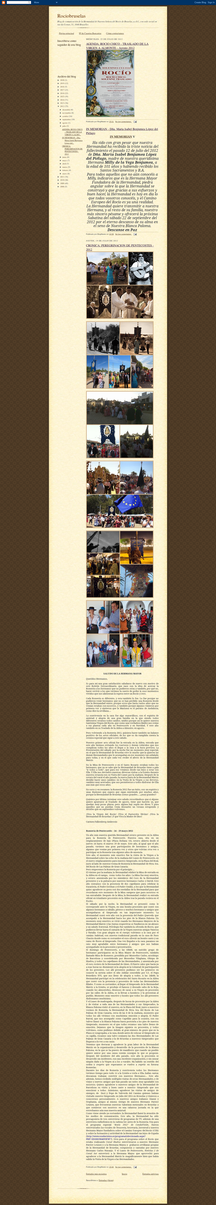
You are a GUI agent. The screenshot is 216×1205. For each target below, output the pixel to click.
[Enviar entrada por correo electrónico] (135, 121)
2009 (62, 183)
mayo (64, 160)
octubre (65, 116)
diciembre (66, 109)
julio (64, 126)
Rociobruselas (71, 15)
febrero (65, 170)
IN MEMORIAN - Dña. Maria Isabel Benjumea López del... (72, 140)
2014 (62, 100)
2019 (62, 83)
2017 (62, 90)
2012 (62, 106)
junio (64, 157)
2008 (62, 186)
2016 (62, 93)
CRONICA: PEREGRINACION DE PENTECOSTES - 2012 (72, 150)
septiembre (66, 119)
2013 (62, 103)
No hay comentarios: (123, 121)
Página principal (66, 33)
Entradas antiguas (150, 1173)
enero (64, 173)
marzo (65, 167)
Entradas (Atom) (106, 1180)
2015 (62, 96)
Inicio (124, 1173)
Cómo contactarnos (115, 33)
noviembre (66, 113)
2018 (62, 86)
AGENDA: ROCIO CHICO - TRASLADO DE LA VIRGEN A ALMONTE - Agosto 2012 (117, 46)
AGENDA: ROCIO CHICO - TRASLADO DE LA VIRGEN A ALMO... (72, 132)
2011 (62, 176)
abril (64, 163)
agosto (65, 122)
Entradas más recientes (96, 1173)
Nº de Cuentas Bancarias (90, 33)
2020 (62, 80)
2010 (62, 180)
